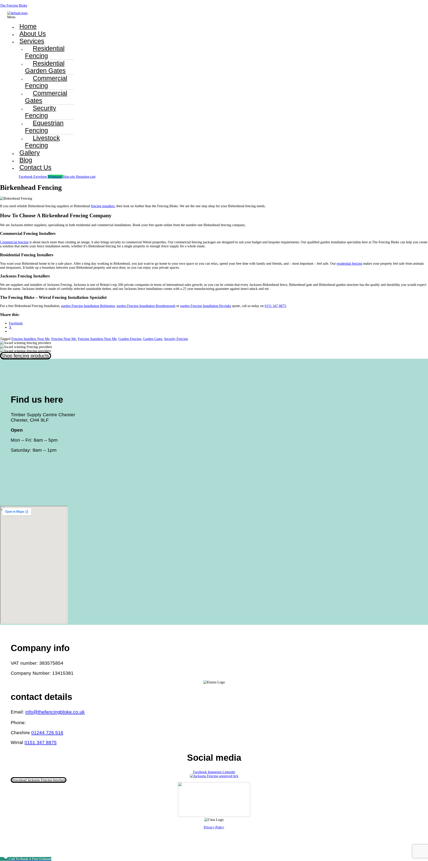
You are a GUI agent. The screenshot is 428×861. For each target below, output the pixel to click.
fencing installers (103, 206)
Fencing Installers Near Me (30, 339)
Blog (25, 160)
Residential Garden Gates (45, 67)
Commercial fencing (14, 242)
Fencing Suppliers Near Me (97, 339)
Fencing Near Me (63, 339)
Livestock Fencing (42, 141)
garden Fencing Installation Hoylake (205, 306)
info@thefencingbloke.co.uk (55, 711)
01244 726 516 (47, 732)
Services (31, 41)
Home (28, 26)
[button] (156, 17)
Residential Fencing (44, 52)
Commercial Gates (46, 97)
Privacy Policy (214, 827)
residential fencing (349, 263)
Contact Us (35, 167)
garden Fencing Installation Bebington (88, 306)
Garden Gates (152, 339)
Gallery (29, 152)
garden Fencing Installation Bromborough (146, 306)
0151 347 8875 (275, 306)
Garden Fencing (129, 339)
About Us (32, 33)
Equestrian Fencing (44, 126)
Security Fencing (40, 112)
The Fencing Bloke (13, 5)
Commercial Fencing (46, 82)
